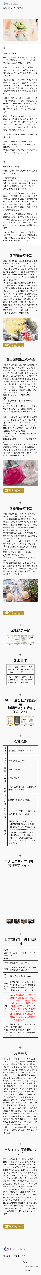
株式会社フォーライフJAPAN (13, 8)
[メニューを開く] (4, 12)
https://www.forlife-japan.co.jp (23, 976)
